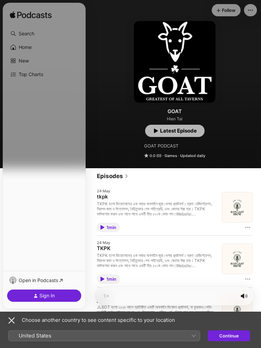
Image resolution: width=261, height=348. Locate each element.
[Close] (11, 320)
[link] (112, 176)
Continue (229, 335)
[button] (44, 33)
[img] (31, 15)
